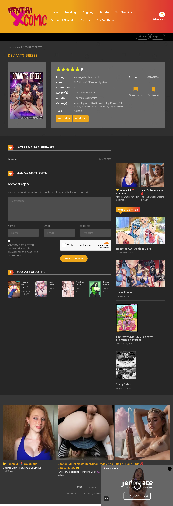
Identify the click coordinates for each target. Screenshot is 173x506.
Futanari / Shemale (62, 20)
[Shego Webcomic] (95, 288)
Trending (70, 12)
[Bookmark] (153, 89)
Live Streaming (54, 283)
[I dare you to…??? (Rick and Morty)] (14, 289)
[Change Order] (60, 147)
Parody (104, 106)
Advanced (158, 19)
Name (11, 226)
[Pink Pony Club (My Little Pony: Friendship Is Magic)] (127, 317)
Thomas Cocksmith (85, 92)
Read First (64, 118)
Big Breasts (97, 103)
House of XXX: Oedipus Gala (133, 248)
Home (54, 12)
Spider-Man (117, 106)
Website (85, 226)
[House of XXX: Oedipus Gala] (140, 230)
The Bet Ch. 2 (80, 283)
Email (47, 226)
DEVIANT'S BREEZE (33, 47)
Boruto (104, 12)
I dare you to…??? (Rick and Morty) (25, 289)
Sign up (157, 36)
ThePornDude (105, 20)
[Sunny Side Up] (126, 365)
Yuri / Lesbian (124, 12)
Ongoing (88, 12)
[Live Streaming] (41, 288)
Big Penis (111, 103)
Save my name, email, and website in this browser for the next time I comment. (23, 250)
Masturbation (90, 106)
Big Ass (85, 103)
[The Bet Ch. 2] (68, 288)
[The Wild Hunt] (140, 273)
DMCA (92, 487)
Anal (19, 47)
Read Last (81, 118)
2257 (79, 487)
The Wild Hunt (124, 292)
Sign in (143, 36)
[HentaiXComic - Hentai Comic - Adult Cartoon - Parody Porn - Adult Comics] (27, 16)
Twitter (85, 20)
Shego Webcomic (108, 283)
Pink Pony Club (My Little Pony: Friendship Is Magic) (134, 338)
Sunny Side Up (124, 384)
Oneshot (13, 159)
